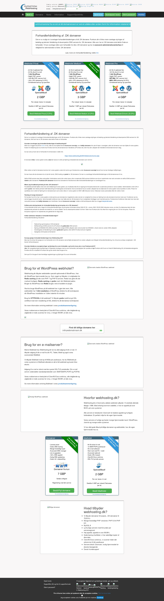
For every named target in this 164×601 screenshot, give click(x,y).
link (97, 53)
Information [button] (59, 14)
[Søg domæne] (101, 330)
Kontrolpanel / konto (113, 14)
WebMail (141, 14)
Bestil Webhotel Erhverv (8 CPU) (122, 113)
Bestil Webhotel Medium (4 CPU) (82, 113)
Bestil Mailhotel (99, 490)
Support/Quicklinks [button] (75, 14)
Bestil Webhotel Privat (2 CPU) (41, 113)
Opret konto (98, 14)
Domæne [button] (39, 14)
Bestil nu (30, 14)
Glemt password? (129, 14)
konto (43, 145)
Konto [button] (48, 14)
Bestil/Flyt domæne (61, 490)
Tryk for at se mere (104, 593)
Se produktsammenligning (41, 119)
